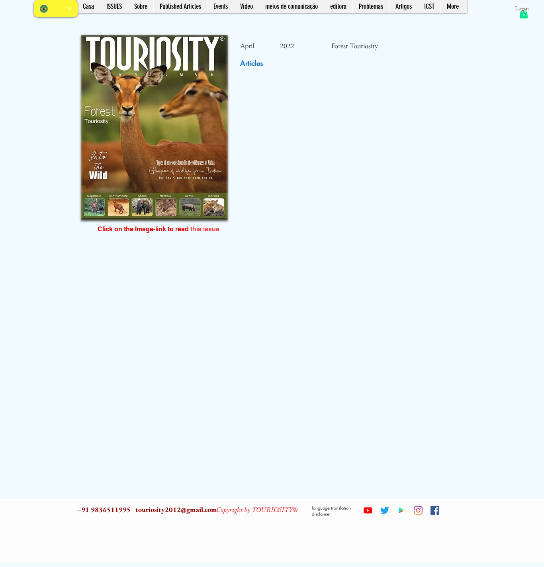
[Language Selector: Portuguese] (56, 8)
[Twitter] (384, 510)
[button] (523, 13)
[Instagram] (418, 510)
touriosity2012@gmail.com (176, 509)
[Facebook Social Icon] (435, 510)
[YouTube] (368, 510)
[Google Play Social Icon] (401, 510)
